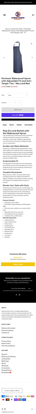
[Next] (32, 57)
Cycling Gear (5, 359)
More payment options (18, 119)
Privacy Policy (6, 341)
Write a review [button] (18, 264)
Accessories (5, 368)
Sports (3, 363)
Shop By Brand (6, 370)
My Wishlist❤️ (6, 372)
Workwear (4, 366)
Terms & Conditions (8, 346)
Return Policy (6, 343)
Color (2, 95)
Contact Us (5, 333)
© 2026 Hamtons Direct (7, 412)
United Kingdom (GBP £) (12, 390)
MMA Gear (5, 361)
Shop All (4, 354)
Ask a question (28, 124)
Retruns (12, 124)
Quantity (3, 102)
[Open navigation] (4, 15)
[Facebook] (16, 295)
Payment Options (7, 330)
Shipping (19, 124)
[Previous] (4, 57)
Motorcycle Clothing (8, 356)
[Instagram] (19, 295)
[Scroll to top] (32, 409)
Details (5, 124)
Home (7, 29)
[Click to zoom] (31, 44)
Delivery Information (8, 328)
